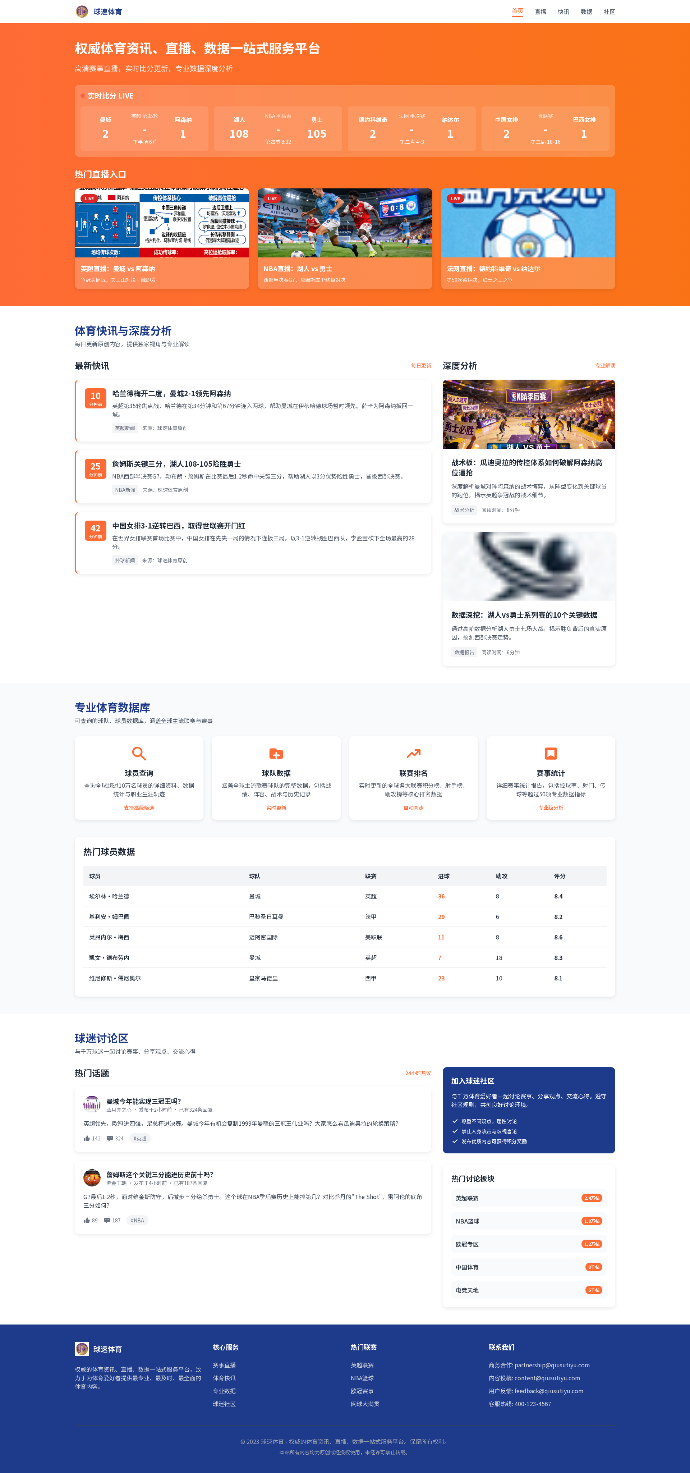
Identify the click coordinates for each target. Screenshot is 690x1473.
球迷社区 (224, 1403)
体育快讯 (224, 1377)
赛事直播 (224, 1364)
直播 (540, 11)
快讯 (563, 11)
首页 (517, 10)
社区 (609, 11)
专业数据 (224, 1390)
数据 (586, 11)
